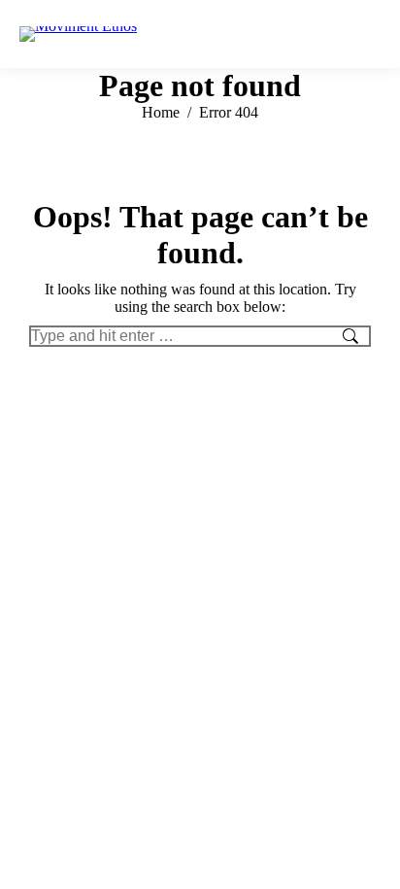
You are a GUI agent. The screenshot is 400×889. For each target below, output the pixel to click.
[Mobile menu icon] (366, 34)
